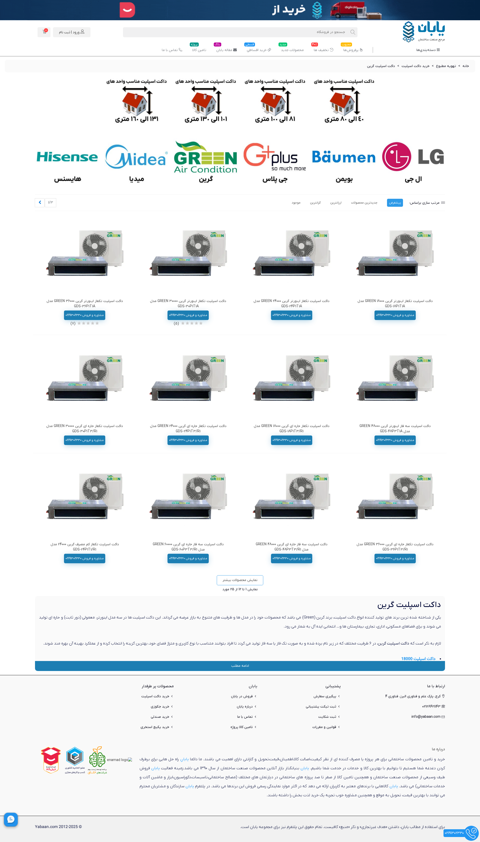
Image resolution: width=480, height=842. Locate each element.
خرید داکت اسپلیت (155, 696)
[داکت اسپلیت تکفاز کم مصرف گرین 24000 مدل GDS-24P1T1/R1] (85, 499)
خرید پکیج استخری (154, 727)
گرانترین (315, 203)
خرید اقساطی (255, 48)
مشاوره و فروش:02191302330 (395, 315)
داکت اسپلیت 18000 (418, 659)
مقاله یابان (223, 48)
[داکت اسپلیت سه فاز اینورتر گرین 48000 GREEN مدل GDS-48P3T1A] (395, 381)
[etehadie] (75, 760)
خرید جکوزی (160, 706)
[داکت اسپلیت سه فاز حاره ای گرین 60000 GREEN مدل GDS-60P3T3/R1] (188, 499)
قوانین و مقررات (324, 727)
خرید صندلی (160, 716)
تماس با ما (170, 50)
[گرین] (205, 162)
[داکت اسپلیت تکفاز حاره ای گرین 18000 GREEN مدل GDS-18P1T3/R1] (292, 381)
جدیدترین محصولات (364, 203)
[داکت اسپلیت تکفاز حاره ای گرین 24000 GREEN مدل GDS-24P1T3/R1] (188, 381)
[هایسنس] (67, 162)
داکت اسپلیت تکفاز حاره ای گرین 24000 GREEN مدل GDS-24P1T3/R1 (188, 429)
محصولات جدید (292, 48)
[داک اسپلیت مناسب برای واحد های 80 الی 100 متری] (274, 102)
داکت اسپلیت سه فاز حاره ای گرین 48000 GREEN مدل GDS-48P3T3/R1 (292, 547)
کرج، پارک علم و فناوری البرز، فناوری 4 (412, 696)
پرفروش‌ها (350, 48)
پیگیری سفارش (325, 696)
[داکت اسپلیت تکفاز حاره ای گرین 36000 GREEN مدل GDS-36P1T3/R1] (395, 499)
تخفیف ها (320, 48)
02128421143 (431, 706)
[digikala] (51, 760)
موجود (296, 203)
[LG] (413, 162)
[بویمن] (344, 162)
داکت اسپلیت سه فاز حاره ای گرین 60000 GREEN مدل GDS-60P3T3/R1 (188, 547)
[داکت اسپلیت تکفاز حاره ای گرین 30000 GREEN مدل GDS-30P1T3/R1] (85, 381)
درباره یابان (245, 706)
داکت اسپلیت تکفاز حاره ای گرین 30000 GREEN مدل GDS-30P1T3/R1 (84, 429)
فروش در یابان (242, 696)
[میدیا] (136, 162)
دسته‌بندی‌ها (426, 50)
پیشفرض (395, 203)
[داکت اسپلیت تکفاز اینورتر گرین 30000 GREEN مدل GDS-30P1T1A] (188, 256)
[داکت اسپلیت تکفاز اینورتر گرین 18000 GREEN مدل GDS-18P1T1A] (395, 256)
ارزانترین (336, 203)
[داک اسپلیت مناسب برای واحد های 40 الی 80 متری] (344, 102)
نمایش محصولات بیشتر (240, 580)
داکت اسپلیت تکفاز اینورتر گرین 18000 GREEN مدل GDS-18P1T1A (395, 304)
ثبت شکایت (327, 716)
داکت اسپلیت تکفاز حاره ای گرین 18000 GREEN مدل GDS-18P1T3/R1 (292, 429)
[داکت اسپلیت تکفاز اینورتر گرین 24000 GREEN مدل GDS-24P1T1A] (292, 256)
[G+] (274, 162)
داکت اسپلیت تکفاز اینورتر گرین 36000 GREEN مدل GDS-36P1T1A (84, 304)
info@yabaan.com (426, 716)
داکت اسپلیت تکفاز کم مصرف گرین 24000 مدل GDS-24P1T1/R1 (84, 547)
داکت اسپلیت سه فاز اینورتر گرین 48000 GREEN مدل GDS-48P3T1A (395, 429)
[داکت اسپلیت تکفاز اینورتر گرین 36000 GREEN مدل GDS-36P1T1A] (85, 256)
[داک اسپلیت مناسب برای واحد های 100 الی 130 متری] (205, 102)
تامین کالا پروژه (241, 727)
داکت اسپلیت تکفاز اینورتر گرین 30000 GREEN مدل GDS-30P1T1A (188, 304)
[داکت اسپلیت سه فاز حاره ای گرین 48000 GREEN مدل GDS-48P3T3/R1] (292, 499)
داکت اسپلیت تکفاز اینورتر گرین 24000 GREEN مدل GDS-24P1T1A (292, 304)
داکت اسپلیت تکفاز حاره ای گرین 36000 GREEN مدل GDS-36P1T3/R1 (395, 547)
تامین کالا (198, 48)
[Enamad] (119, 760)
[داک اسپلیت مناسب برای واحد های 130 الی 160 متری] (136, 102)
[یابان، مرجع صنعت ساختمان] (417, 32)
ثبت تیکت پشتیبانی (321, 706)
